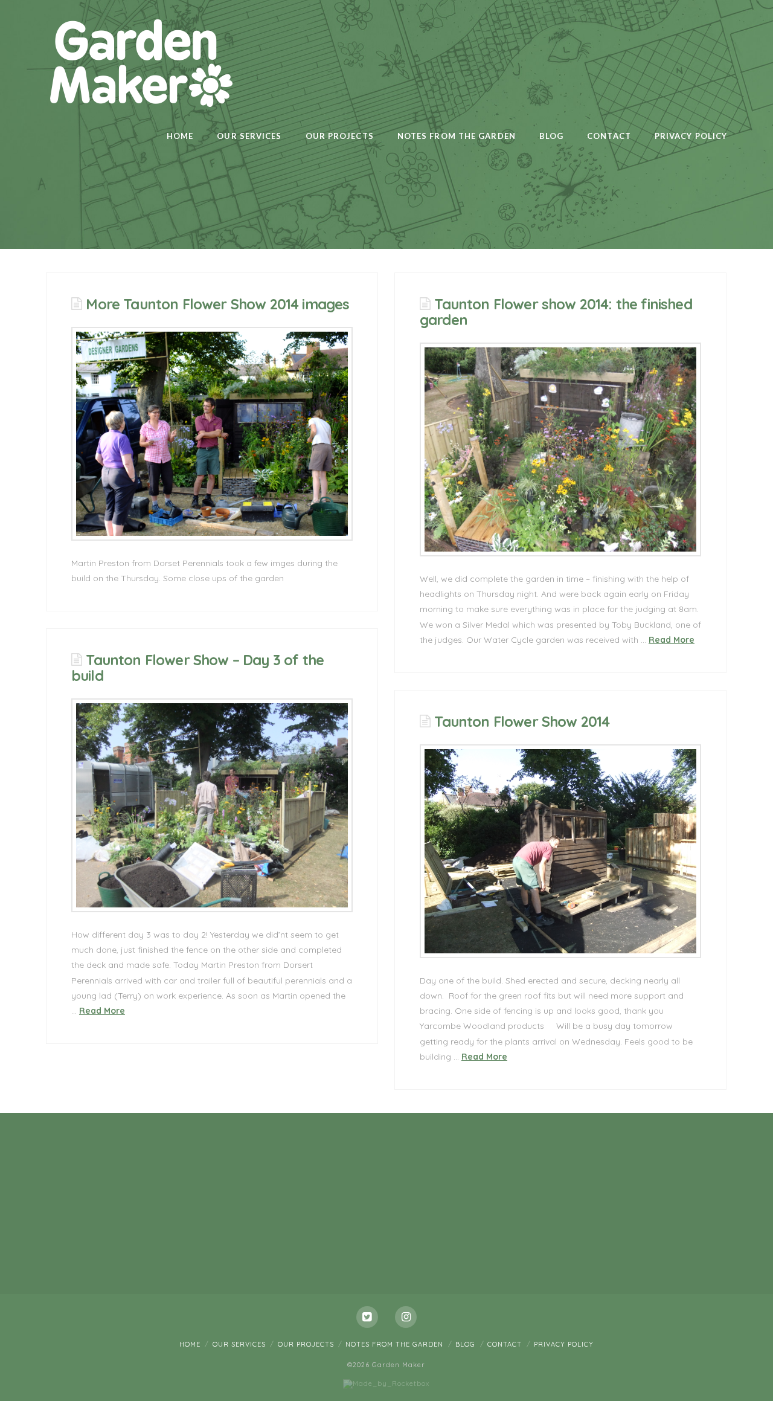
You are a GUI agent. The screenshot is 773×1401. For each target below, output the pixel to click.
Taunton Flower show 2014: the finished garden (556, 312)
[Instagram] (406, 1317)
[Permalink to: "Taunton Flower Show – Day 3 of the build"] (212, 805)
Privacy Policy (564, 1344)
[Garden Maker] (140, 61)
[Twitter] (367, 1317)
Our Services (239, 1344)
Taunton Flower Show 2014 (521, 721)
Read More (671, 639)
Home (189, 1344)
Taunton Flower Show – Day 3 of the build (197, 667)
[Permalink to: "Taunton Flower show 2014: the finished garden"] (560, 449)
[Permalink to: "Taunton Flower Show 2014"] (560, 851)
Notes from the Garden (394, 1344)
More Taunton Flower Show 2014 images (217, 304)
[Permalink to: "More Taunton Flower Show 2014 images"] (212, 434)
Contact (504, 1344)
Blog (465, 1344)
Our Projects (306, 1344)
